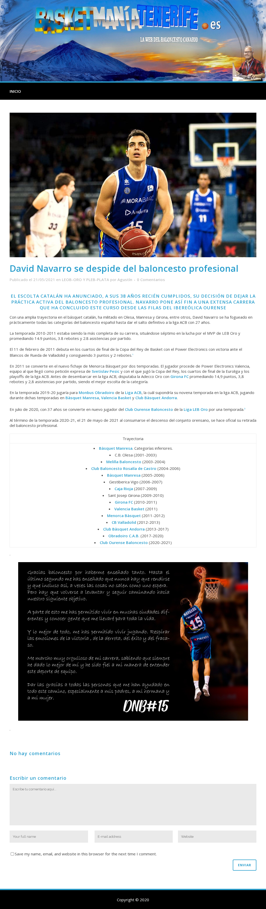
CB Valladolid (124, 522)
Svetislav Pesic (105, 371)
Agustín (124, 279)
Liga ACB (133, 392)
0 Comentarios (151, 279)
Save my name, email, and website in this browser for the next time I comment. (86, 853)
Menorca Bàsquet (124, 515)
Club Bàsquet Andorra (156, 397)
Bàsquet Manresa (82, 397)
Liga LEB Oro (196, 409)
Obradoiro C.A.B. (123, 535)
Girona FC (179, 376)
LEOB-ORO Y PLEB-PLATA (85, 279)
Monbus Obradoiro (96, 392)
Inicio (15, 91)
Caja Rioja (124, 488)
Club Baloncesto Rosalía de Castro (123, 468)
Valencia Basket (116, 397)
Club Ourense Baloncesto (149, 409)
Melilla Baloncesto (123, 461)
